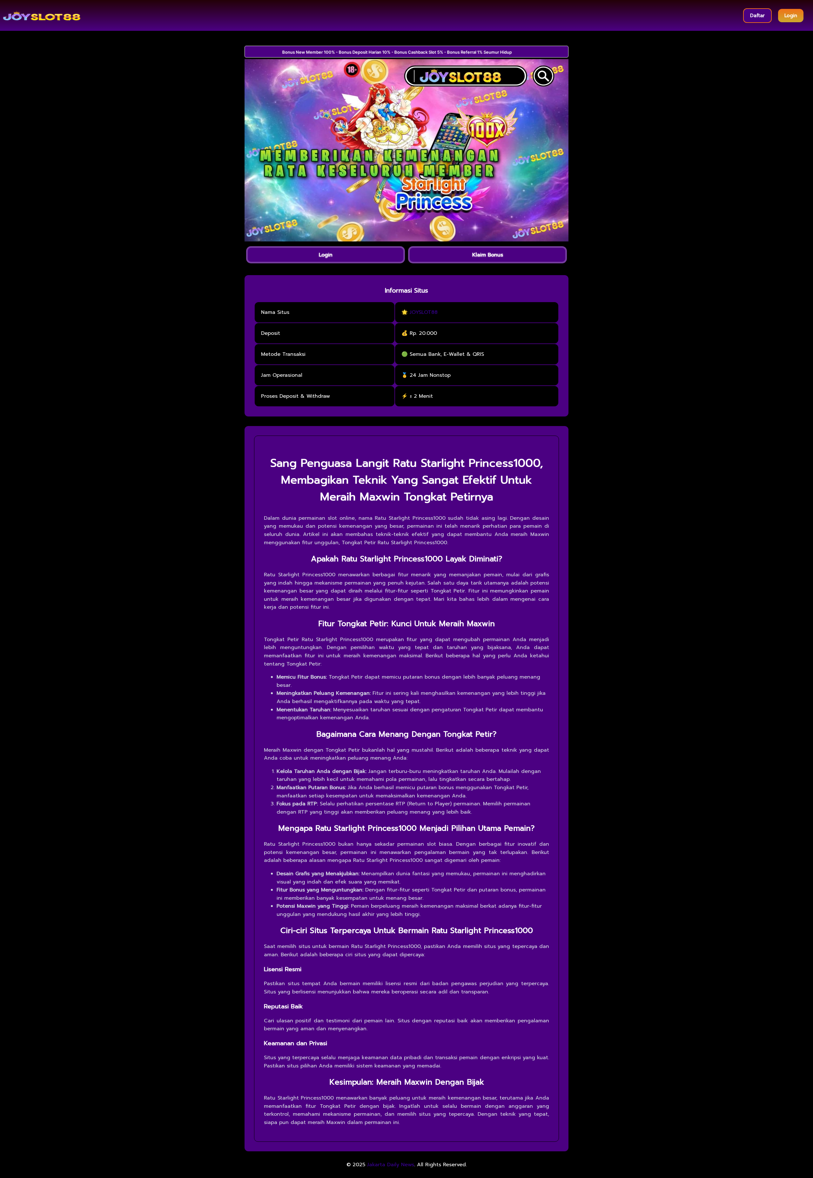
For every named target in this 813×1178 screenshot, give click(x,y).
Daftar (757, 15)
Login (790, 15)
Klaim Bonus (487, 255)
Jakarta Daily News (390, 1164)
